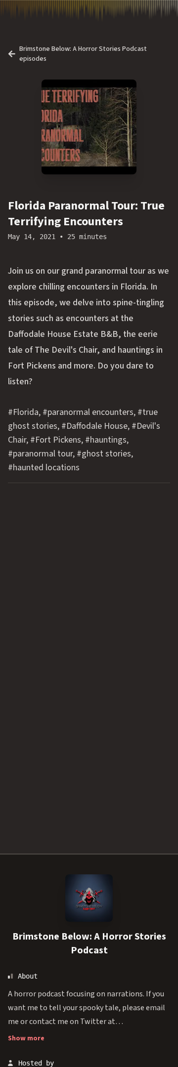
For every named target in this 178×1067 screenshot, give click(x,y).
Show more (26, 1038)
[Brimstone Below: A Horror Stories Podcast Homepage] (89, 898)
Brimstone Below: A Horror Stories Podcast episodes (83, 54)
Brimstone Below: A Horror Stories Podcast (89, 943)
